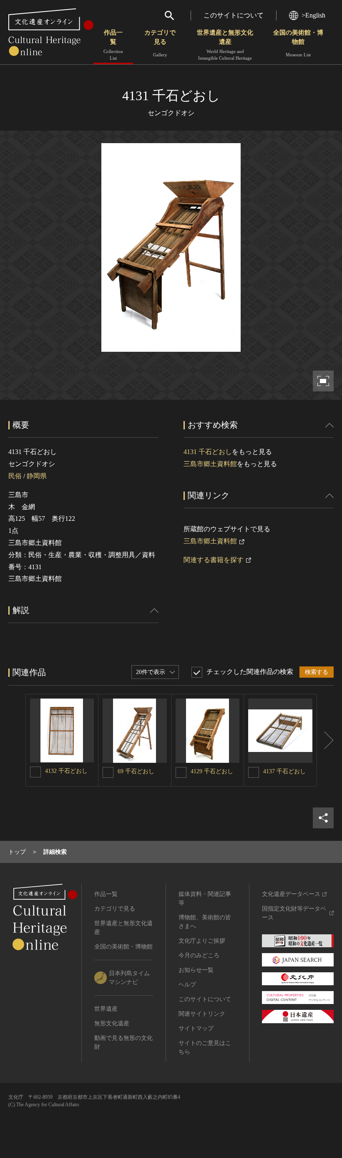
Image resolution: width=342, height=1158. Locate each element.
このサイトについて (234, 15)
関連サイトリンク (202, 1014)
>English (313, 15)
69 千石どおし (136, 771)
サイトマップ (196, 1028)
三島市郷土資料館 (210, 463)
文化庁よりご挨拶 (202, 941)
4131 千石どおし (208, 451)
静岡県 (37, 475)
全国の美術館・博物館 (298, 43)
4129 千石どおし (212, 771)
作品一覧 (113, 45)
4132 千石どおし (66, 771)
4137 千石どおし (284, 771)
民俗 (15, 475)
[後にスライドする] (325, 740)
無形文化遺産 (111, 1023)
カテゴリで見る (160, 43)
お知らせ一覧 (196, 970)
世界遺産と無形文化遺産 (225, 45)
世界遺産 (106, 1009)
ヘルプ (187, 984)
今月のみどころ (199, 955)
